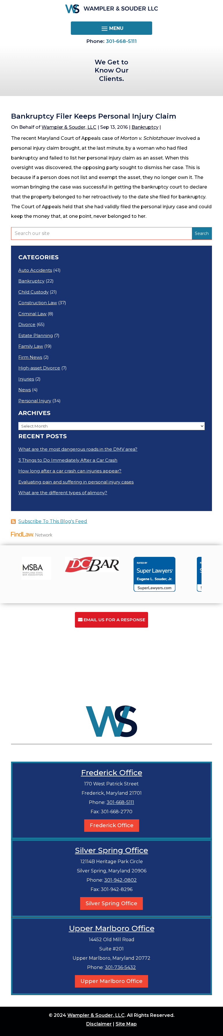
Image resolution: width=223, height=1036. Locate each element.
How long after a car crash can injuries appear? (69, 471)
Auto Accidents (35, 270)
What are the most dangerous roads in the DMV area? (77, 449)
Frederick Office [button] (112, 825)
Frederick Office (111, 772)
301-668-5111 (121, 41)
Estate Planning (35, 335)
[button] (111, 28)
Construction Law (37, 302)
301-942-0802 (120, 880)
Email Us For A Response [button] (114, 619)
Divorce (26, 324)
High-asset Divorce (39, 368)
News (24, 389)
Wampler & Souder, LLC (69, 127)
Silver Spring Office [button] (111, 903)
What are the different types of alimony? (62, 492)
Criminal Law (32, 313)
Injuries (26, 379)
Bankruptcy (145, 127)
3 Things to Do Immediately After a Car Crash (67, 460)
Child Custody (33, 292)
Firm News (30, 357)
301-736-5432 (120, 967)
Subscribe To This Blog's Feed (52, 521)
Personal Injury (34, 400)
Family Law (30, 346)
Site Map (126, 1024)
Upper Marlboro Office (111, 928)
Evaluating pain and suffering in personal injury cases (76, 482)
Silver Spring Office (111, 850)
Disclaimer (99, 1024)
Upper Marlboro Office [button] (111, 981)
